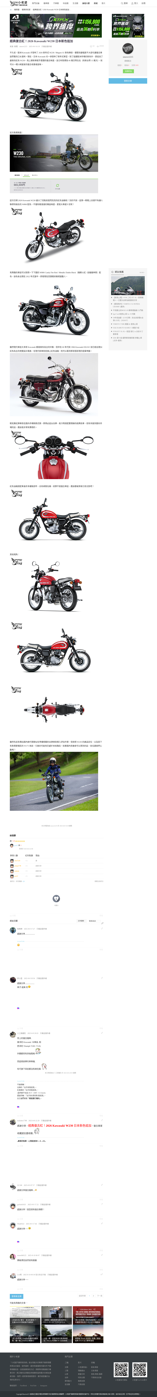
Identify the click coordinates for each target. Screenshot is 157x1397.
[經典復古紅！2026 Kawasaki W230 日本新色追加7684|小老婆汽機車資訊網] (54, 781)
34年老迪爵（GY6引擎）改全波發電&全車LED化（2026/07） (128, 319)
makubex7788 (22, 1121)
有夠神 (19, 929)
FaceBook (23, 1386)
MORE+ (142, 272)
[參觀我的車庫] (128, 53)
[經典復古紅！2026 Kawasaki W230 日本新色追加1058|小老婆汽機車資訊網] (54, 384)
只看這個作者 (46, 46)
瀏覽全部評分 (99, 881)
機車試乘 (81, 1381)
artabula (16, 871)
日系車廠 (94, 1371)
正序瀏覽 (81, 921)
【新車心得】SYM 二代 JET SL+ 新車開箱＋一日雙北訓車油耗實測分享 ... (128, 299)
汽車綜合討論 (96, 1377)
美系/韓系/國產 (96, 1374)
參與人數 (14, 856)
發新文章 (128, 81)
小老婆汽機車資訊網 (11, 9)
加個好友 (128, 71)
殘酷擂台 (81, 1371)
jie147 (16, 845)
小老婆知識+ (83, 1367)
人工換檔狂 (21, 1033)
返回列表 (82, 1295)
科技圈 (65, 3)
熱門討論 (35, 3)
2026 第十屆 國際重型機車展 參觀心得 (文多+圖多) (127, 339)
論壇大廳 (86, 3)
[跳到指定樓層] (102, 923)
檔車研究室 (26, 10)
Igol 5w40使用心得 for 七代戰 (124, 314)
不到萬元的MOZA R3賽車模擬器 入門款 (128, 310)
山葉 (66, 1374)
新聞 (16, 46)
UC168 (19, 1185)
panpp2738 (17, 866)
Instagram (43, 1386)
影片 (103, 3)
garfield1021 (21, 1204)
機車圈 (46, 3)
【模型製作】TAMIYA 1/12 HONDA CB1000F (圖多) (126, 305)
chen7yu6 (17, 861)
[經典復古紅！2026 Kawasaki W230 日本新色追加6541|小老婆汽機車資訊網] (54, 95)
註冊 (143, 3)
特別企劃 (81, 1377)
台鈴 (66, 1377)
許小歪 (19, 978)
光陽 (66, 1367)
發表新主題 (16, 1296)
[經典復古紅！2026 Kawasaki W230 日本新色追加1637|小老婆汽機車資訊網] (54, 235)
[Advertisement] (75, 963)
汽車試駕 (81, 1384)
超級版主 (127, 61)
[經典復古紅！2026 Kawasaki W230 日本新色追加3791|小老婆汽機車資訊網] (54, 164)
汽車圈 (56, 3)
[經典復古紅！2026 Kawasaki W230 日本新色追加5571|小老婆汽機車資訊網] (54, 710)
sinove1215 (23, 46)
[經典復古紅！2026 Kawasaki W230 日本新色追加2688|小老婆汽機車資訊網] (54, 517)
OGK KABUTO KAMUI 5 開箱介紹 (126, 328)
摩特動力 (68, 1381)
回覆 (14, 916)
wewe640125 (21, 1255)
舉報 (101, 916)
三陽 (66, 1371)
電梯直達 (92, 921)
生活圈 (75, 3)
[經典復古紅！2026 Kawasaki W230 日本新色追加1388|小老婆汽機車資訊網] (54, 309)
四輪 (93, 1363)
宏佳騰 (67, 1384)
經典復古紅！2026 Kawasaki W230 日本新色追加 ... (52, 10)
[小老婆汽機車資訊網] (18, 5)
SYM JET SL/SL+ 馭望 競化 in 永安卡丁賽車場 (128, 333)
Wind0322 (20, 1224)
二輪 (66, 1363)
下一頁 (99, 1295)
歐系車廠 (94, 1367)
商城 (96, 3)
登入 (136, 3)
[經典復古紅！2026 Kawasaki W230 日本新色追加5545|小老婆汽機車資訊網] (54, 650)
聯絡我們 (13, 1386)
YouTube (33, 1386)
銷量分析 (81, 1374)
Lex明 (19, 1275)
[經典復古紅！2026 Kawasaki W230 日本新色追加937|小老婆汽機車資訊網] (54, 454)
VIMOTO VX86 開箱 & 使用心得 (125, 324)
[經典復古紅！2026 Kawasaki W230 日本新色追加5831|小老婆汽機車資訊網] (54, 585)
